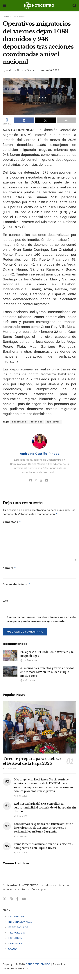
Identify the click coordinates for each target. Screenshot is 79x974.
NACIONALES (16, 916)
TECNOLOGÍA (16, 932)
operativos (53, 421)
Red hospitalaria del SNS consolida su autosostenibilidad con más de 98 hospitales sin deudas (45, 807)
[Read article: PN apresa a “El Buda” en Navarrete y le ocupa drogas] (10, 655)
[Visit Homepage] (39, 5)
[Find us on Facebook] (17, 899)
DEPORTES (15, 943)
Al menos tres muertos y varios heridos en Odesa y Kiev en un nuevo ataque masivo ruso (47, 671)
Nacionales (18, 16)
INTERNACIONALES (20, 921)
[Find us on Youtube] (24, 899)
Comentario (12, 521)
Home (6, 16)
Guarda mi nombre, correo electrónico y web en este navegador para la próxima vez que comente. (41, 618)
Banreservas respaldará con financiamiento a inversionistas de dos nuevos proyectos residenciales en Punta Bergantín (43, 827)
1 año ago (28, 680)
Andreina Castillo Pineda (20, 70)
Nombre (9, 567)
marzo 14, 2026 (50, 70)
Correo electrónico (16, 584)
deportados (19, 421)
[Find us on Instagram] (11, 899)
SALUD (12, 948)
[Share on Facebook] (24, 120)
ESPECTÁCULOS (18, 927)
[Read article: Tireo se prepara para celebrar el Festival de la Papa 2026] (39, 727)
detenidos (36, 421)
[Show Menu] (4, 5)
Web (5, 600)
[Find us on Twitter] (4, 899)
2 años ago (29, 660)
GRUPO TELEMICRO (38, 964)
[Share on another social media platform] (66, 120)
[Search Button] (74, 5)
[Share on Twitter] (45, 120)
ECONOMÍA (15, 937)
